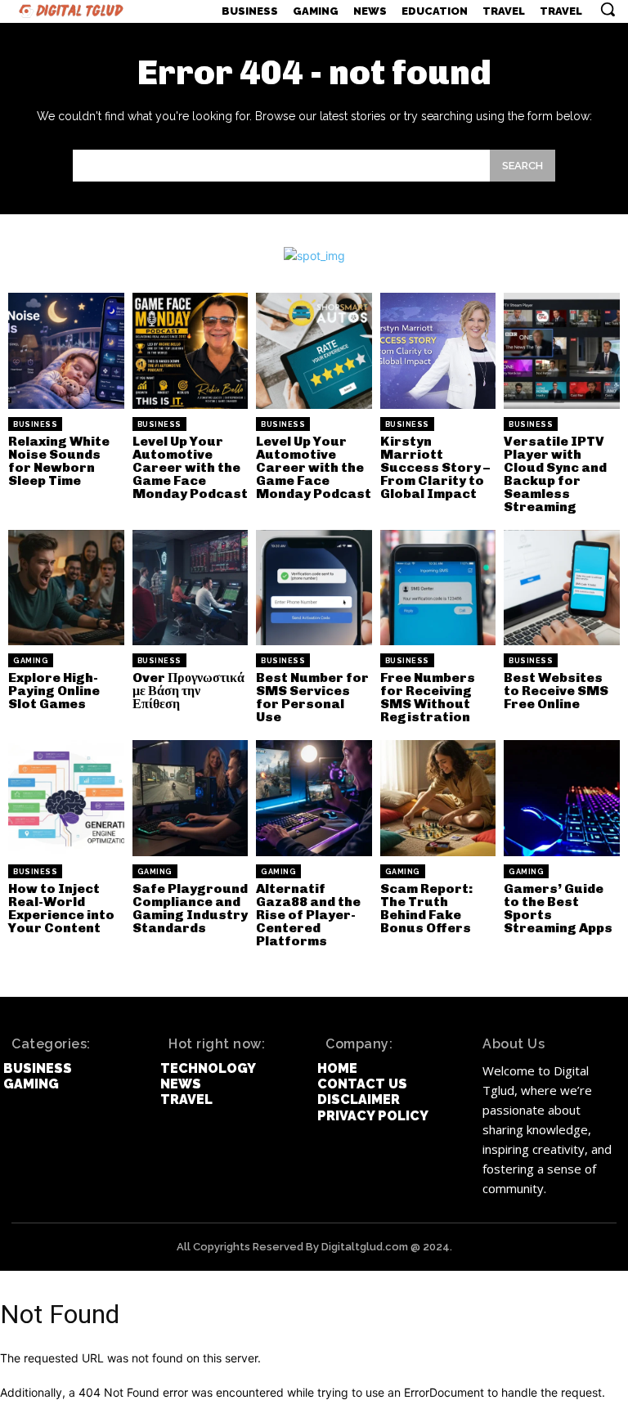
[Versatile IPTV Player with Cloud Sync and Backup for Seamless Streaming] (562, 351)
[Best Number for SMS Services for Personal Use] (314, 588)
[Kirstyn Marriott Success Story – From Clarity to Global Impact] (438, 351)
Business (35, 424)
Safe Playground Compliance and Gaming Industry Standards (190, 908)
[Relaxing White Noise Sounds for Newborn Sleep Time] (66, 351)
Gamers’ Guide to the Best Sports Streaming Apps (558, 908)
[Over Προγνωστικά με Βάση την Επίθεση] (190, 588)
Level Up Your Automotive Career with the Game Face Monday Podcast (190, 467)
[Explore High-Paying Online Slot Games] (66, 588)
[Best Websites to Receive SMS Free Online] (562, 588)
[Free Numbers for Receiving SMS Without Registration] (438, 588)
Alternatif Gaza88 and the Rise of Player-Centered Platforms (308, 915)
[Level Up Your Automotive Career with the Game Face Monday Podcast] (190, 351)
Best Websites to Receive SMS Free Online (556, 690)
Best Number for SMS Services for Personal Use (312, 697)
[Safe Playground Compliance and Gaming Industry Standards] (190, 798)
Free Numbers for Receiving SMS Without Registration (427, 697)
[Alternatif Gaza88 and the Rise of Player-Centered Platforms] (314, 798)
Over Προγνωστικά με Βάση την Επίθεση (188, 690)
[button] (607, 9)
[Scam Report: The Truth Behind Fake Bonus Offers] (438, 798)
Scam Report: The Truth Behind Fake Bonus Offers (426, 908)
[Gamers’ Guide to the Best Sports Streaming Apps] (562, 798)
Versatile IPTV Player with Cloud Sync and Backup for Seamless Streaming (555, 473)
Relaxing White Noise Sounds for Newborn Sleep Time (59, 460)
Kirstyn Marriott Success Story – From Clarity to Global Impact (435, 467)
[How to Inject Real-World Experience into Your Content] (66, 798)
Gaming (30, 661)
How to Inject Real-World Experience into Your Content (61, 908)
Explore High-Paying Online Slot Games (54, 690)
